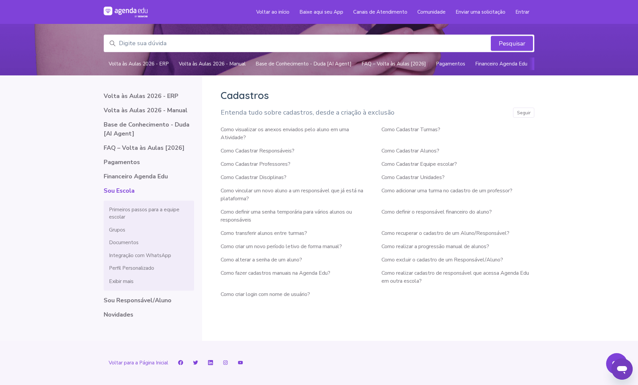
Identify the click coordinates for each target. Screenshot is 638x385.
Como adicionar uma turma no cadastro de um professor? (446, 190)
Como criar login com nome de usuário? (265, 294)
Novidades (118, 315)
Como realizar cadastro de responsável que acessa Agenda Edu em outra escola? (455, 277)
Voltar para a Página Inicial (138, 362)
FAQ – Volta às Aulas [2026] (394, 63)
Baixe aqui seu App (321, 12)
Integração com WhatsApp (140, 255)
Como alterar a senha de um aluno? (261, 259)
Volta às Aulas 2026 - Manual (212, 63)
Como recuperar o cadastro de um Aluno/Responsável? (445, 233)
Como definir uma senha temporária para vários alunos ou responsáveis (286, 216)
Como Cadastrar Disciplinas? (253, 177)
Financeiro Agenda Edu (501, 63)
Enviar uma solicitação (480, 12)
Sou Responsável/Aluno (137, 300)
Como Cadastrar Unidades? (413, 177)
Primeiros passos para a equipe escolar (144, 213)
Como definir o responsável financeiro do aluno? (436, 212)
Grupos (117, 230)
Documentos (124, 242)
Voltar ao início (272, 12)
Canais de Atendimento (380, 12)
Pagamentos (450, 63)
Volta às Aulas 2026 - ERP (139, 63)
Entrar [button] (522, 12)
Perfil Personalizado (131, 268)
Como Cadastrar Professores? (255, 164)
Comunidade (431, 12)
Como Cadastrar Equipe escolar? (419, 164)
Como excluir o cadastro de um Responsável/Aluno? (442, 259)
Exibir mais (121, 281)
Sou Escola (119, 191)
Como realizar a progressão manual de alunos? (435, 246)
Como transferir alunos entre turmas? (264, 233)
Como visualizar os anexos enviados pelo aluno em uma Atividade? (285, 133)
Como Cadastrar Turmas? (410, 129)
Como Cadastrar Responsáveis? (257, 150)
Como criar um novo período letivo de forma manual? (281, 246)
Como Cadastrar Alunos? (410, 150)
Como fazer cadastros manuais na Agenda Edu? (275, 273)
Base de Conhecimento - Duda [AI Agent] (304, 63)
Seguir (524, 113)
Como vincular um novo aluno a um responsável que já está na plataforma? (292, 194)
